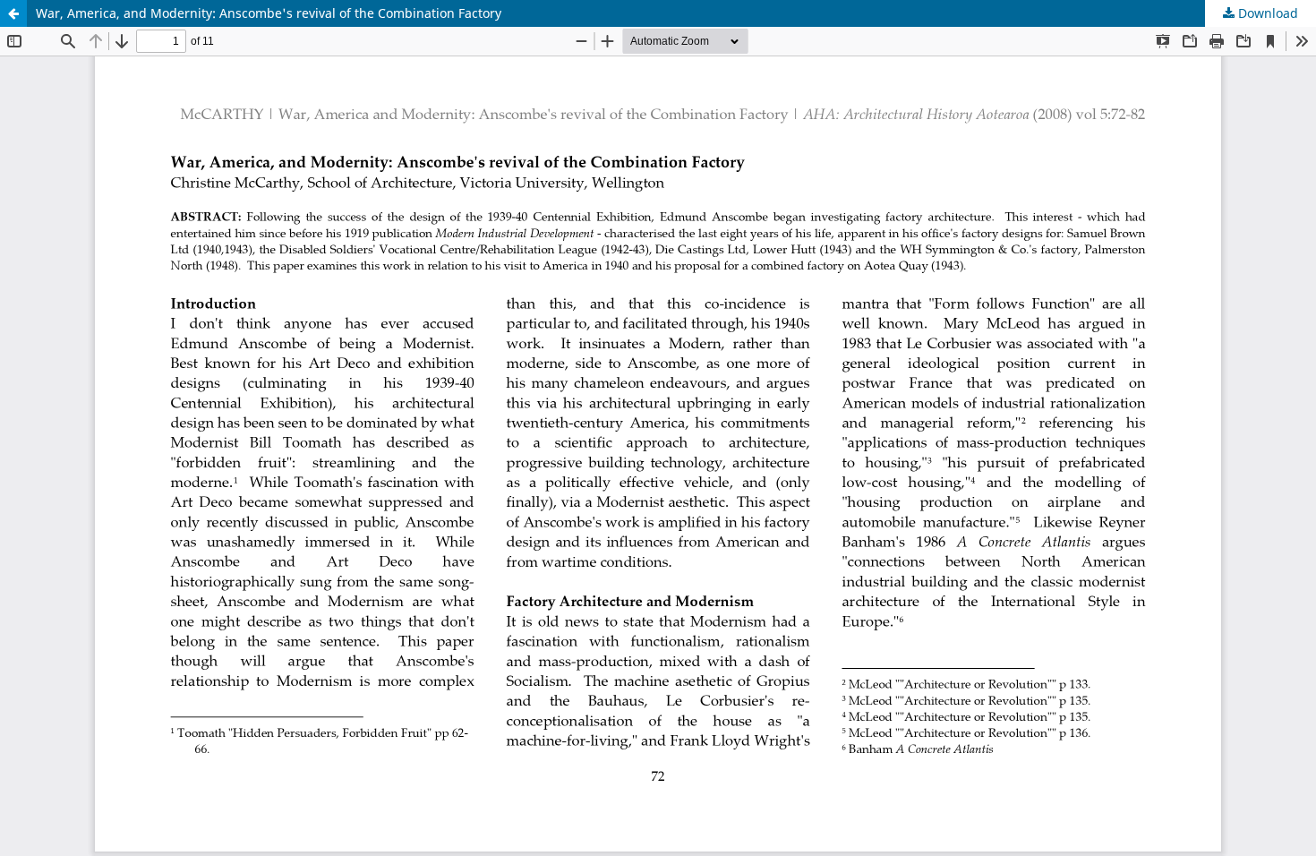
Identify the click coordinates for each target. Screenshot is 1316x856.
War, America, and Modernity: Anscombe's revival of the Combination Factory (268, 12)
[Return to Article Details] (13, 13)
